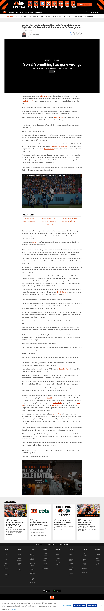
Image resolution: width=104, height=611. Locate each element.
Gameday (45, 555)
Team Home (6, 551)
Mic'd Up (32, 565)
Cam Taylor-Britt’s (27, 101)
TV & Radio (58, 554)
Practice (45, 558)
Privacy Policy (14, 609)
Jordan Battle (57, 403)
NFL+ (58, 569)
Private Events (71, 575)
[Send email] (77, 34)
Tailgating (71, 556)
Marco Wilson (56, 414)
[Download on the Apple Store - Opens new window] (46, 591)
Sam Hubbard (61, 292)
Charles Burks (44, 96)
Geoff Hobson (30, 32)
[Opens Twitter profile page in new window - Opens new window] (28, 36)
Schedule (58, 551)
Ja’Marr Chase (49, 149)
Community (19, 560)
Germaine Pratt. (64, 369)
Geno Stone (55, 405)
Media (19, 554)
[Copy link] (80, 33)
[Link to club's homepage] (4, 12)
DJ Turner (35, 242)
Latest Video (32, 551)
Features (32, 575)
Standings (58, 564)
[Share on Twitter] (74, 34)
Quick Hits (19, 567)
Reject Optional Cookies (79, 605)
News (98, 551)
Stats (6, 559)
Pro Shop (71, 563)
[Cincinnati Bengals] (52, 598)
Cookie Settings (67, 605)
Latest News (19, 551)
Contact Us (6, 574)
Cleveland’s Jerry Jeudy (60, 146)
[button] (52, 71)
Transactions (6, 568)
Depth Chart (6, 565)
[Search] (86, 12)
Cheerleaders (45, 568)
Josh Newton (58, 117)
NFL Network (32, 582)
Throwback (45, 560)
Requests (98, 560)
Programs (98, 554)
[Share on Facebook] (71, 34)
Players (6, 554)
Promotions (58, 567)
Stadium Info (71, 551)
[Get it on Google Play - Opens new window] (57, 591)
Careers (6, 577)
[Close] (101, 605)
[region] (52, 605)
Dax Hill (49, 398)
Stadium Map (71, 569)
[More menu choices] (44, 12)
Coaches (6, 556)
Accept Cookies (92, 605)
